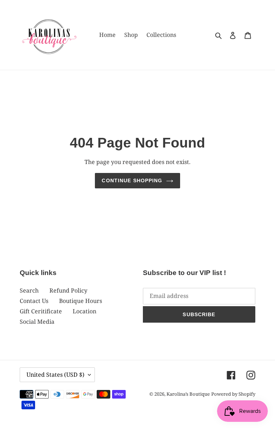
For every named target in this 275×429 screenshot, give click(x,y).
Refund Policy (68, 290)
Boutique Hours (80, 301)
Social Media (37, 322)
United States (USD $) (55, 375)
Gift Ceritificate (41, 311)
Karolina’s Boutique (188, 394)
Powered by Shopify (233, 394)
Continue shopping (132, 180)
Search (29, 290)
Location (84, 311)
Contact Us (34, 301)
